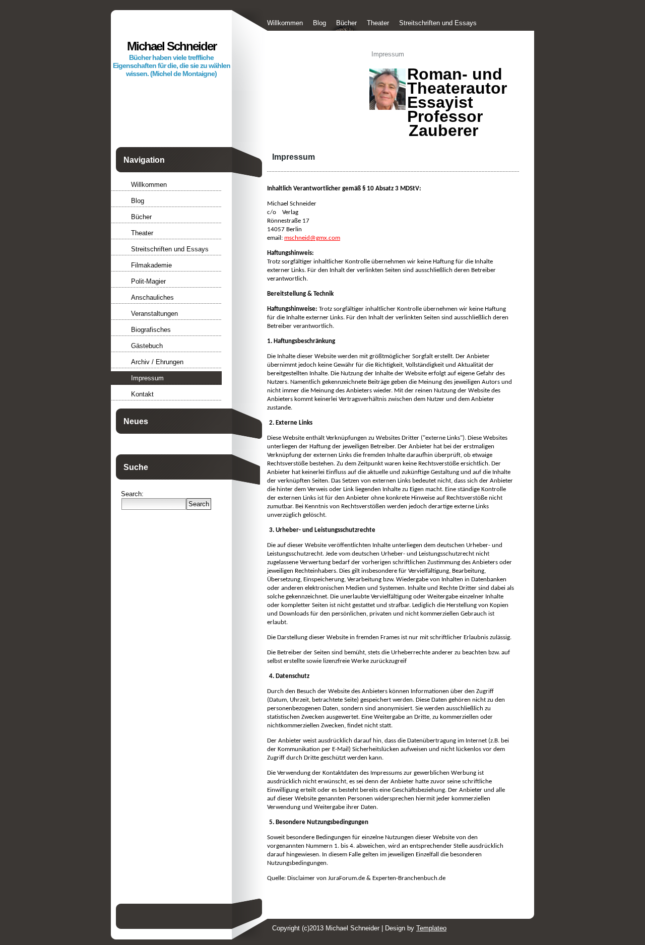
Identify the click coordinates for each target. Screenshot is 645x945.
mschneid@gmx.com (312, 238)
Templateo (431, 928)
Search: (132, 494)
